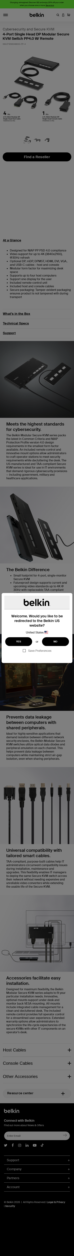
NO (55, 641)
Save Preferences (39, 651)
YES (18, 641)
